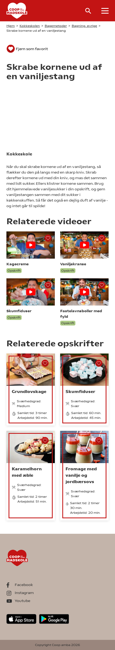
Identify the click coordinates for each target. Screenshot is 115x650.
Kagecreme (17, 264)
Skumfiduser (19, 311)
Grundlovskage (29, 391)
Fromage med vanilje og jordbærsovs (81, 475)
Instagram (24, 593)
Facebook (24, 585)
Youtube (22, 601)
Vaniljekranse (73, 264)
